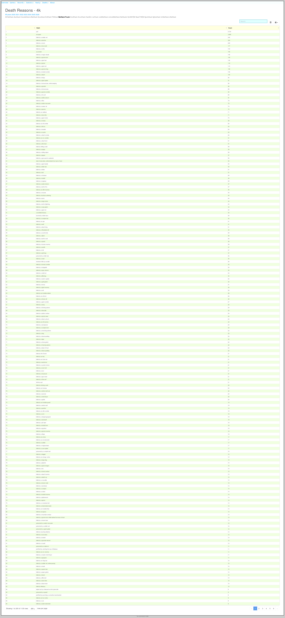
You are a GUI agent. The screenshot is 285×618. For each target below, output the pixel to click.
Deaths (45, 3)
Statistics (29, 3)
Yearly (37, 3)
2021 (17, 14)
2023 (25, 14)
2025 (33, 14)
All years (8, 14)
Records (20, 3)
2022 (21, 14)
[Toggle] (270, 22)
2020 (13, 14)
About (52, 3)
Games (12, 3)
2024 (29, 14)
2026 (37, 14)
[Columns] (276, 22)
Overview (4, 3)
